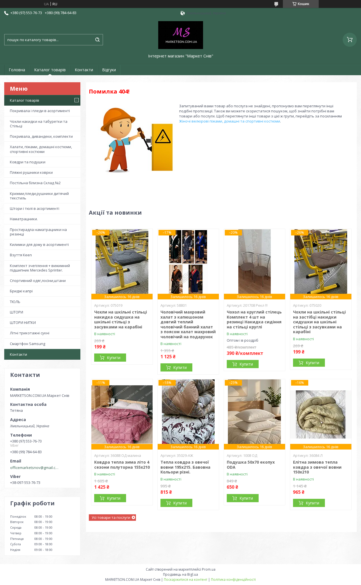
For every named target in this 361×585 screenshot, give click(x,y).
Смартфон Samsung (27, 343)
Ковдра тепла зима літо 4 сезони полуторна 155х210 (122, 464)
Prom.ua (208, 569)
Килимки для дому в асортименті (39, 244)
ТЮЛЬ (15, 301)
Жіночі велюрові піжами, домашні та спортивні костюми (229, 121)
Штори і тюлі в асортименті (34, 208)
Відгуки (109, 69)
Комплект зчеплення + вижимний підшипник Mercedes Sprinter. (40, 268)
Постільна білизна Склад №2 (35, 182)
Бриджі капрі (21, 290)
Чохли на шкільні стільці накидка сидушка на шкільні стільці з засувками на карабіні (120, 319)
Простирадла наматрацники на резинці (38, 232)
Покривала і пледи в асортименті (40, 110)
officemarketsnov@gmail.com (35, 467)
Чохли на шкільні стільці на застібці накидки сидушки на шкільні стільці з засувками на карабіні (319, 321)
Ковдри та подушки (27, 161)
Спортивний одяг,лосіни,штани (38, 280)
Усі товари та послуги (111, 517)
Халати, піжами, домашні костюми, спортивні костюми (41, 149)
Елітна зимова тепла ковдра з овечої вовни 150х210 (317, 467)
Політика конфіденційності (233, 579)
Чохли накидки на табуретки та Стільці (38, 123)
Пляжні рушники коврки (31, 172)
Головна (17, 69)
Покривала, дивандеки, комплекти (41, 136)
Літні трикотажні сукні (29, 332)
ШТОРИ (16, 312)
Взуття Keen (21, 254)
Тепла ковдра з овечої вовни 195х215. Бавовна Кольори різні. (185, 467)
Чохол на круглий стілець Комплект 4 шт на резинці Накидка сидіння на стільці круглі (254, 319)
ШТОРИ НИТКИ (23, 322)
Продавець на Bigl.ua (180, 574)
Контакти (84, 69)
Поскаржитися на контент (185, 579)
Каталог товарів (50, 69)
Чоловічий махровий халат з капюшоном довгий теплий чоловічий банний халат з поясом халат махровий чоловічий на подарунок (188, 324)
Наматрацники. (24, 218)
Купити (113, 357)
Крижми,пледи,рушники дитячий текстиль (39, 196)
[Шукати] (97, 39)
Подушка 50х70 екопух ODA (251, 464)
